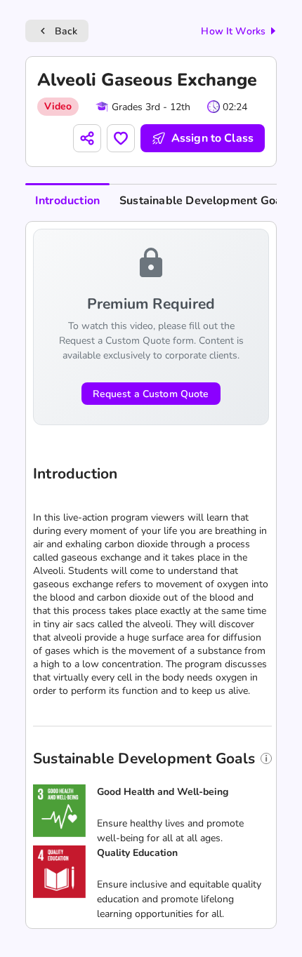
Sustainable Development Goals (205, 200)
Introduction (67, 200)
